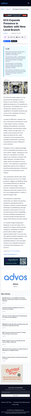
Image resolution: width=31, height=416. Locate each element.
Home (2, 9)
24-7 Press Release (15, 251)
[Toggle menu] (28, 3)
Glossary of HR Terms (6, 402)
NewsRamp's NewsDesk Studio (22, 412)
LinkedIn (8, 41)
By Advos (5, 33)
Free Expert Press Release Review (21, 402)
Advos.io (8, 9)
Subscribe (15, 395)
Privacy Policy (15, 404)
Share (7, 80)
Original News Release (9, 254)
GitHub (14, 41)
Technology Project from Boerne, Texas (17, 413)
